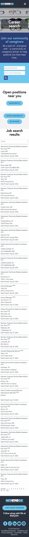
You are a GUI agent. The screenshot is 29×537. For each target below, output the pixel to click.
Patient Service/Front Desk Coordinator (14, 244)
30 (1, 490)
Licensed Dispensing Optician (10, 351)
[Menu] (25, 4)
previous (3, 488)
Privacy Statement (7, 533)
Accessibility (18, 533)
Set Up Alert (14, 122)
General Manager (6, 286)
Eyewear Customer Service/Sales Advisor (14, 161)
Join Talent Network (14, 508)
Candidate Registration (8, 531)
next (7, 490)
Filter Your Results (14, 116)
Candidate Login (22, 531)
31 (4, 490)
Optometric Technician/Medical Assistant (14, 202)
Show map (13, 103)
